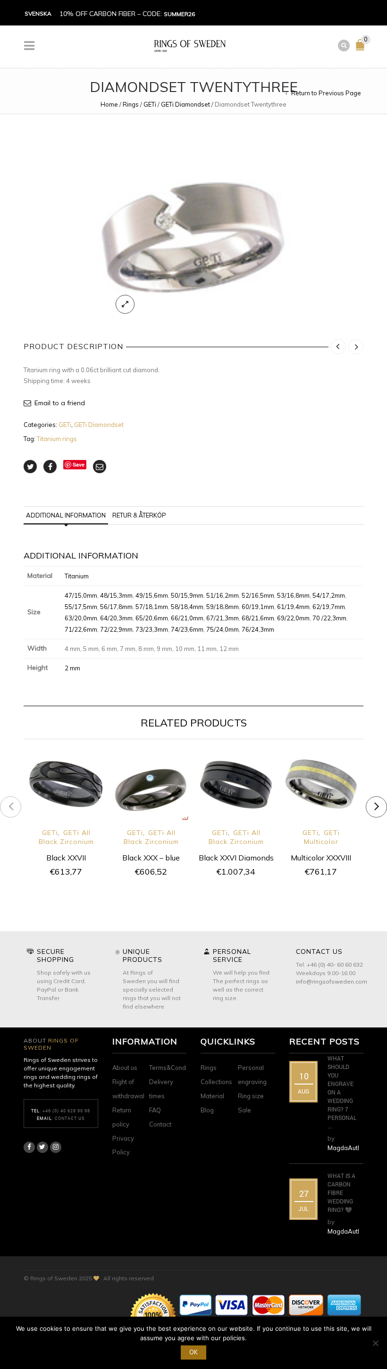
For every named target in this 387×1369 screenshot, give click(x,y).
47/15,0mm (81, 595)
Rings (131, 104)
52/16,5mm (258, 595)
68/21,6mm (258, 618)
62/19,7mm (328, 606)
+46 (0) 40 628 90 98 (66, 1110)
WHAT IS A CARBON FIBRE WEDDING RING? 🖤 (341, 1192)
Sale (244, 1110)
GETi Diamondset (185, 104)
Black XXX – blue (151, 857)
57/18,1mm (151, 606)
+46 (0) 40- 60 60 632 (335, 964)
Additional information (66, 515)
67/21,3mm (222, 618)
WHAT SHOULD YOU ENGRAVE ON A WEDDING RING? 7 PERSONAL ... (342, 1092)
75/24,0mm (222, 629)
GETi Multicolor (322, 837)
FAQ (155, 1110)
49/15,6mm (151, 595)
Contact (160, 1124)
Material (212, 1096)
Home (109, 104)
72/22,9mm (116, 629)
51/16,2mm (222, 595)
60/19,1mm (258, 606)
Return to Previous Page (326, 93)
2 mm (72, 668)
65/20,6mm (151, 618)
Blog (207, 1110)
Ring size (251, 1096)
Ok (193, 1352)
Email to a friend (59, 403)
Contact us (70, 1118)
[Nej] (375, 1343)
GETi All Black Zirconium (66, 837)
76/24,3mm (258, 629)
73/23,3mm (151, 629)
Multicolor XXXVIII (321, 857)
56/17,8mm (116, 606)
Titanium (77, 576)
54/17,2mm (328, 595)
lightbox (125, 304)
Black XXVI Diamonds (236, 857)
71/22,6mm (81, 629)
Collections (216, 1081)
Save (78, 464)
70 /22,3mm (329, 618)
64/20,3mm (116, 618)
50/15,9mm (187, 595)
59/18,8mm (222, 606)
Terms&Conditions (175, 1067)
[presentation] (10, 807)
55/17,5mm (81, 606)
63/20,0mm (81, 618)
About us (124, 1067)
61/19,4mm (293, 606)
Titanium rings (57, 438)
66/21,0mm (187, 618)
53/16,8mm (293, 595)
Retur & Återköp (139, 515)
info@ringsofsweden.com (331, 981)
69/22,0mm (293, 618)
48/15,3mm (116, 595)
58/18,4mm (187, 606)
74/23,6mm (187, 629)
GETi (149, 104)
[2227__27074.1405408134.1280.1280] (193, 225)
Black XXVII (66, 857)
